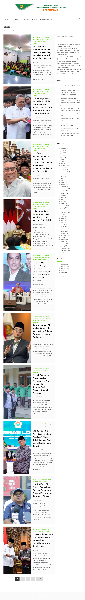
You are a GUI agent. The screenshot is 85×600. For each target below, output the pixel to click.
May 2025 (63, 180)
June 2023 (63, 220)
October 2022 (64, 237)
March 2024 (64, 203)
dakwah (44, 39)
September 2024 (65, 193)
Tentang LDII (16, 19)
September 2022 (65, 239)
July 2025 (63, 176)
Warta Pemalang (42, 259)
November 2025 (65, 167)
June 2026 (63, 153)
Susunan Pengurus (30, 19)
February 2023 (65, 229)
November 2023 (65, 212)
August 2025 (64, 174)
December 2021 (65, 248)
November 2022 (65, 235)
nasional (39, 41)
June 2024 (63, 199)
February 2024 (65, 206)
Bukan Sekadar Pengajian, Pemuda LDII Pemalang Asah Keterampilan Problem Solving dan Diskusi (68, 65)
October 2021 (64, 252)
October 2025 (64, 170)
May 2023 (63, 222)
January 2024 (64, 208)
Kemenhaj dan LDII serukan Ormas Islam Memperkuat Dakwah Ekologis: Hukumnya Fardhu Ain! (42, 331)
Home (7, 19)
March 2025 (64, 182)
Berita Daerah (36, 37)
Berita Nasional (37, 39)
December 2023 (65, 210)
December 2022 (65, 233)
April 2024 (64, 201)
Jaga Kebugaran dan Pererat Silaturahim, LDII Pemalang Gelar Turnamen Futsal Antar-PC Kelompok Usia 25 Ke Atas (69, 72)
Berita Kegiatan (45, 37)
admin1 (63, 98)
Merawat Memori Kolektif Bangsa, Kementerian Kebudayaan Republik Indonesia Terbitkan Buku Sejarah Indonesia (42, 272)
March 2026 (64, 159)
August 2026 (64, 148)
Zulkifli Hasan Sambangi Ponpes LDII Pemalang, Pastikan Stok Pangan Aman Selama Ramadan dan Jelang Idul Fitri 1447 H (42, 162)
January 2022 (64, 246)
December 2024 (65, 186)
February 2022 (65, 244)
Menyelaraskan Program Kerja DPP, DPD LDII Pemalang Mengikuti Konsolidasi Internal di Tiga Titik (42, 53)
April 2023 (64, 225)
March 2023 (64, 227)
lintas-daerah (45, 257)
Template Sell (53, 596)
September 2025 (65, 172)
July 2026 (63, 151)
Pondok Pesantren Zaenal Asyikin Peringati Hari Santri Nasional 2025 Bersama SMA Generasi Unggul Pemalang (42, 384)
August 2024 (64, 195)
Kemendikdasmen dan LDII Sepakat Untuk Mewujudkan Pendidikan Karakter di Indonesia (43, 541)
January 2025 (64, 184)
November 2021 (65, 250)
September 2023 (65, 216)
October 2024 (64, 191)
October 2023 (64, 214)
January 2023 (64, 231)
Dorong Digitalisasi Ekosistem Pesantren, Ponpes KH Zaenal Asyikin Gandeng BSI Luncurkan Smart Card (69, 44)
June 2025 (63, 178)
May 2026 (63, 155)
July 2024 (63, 197)
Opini (62, 277)
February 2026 (65, 161)
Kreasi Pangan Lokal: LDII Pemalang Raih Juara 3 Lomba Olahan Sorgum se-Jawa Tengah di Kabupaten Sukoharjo (69, 59)
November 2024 (65, 189)
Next (39, 579)
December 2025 (65, 165)
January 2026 (64, 163)
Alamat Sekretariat (46, 19)
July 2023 (63, 218)
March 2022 (64, 241)
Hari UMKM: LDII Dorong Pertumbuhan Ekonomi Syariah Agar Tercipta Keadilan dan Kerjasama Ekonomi (43, 490)
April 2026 (64, 157)
